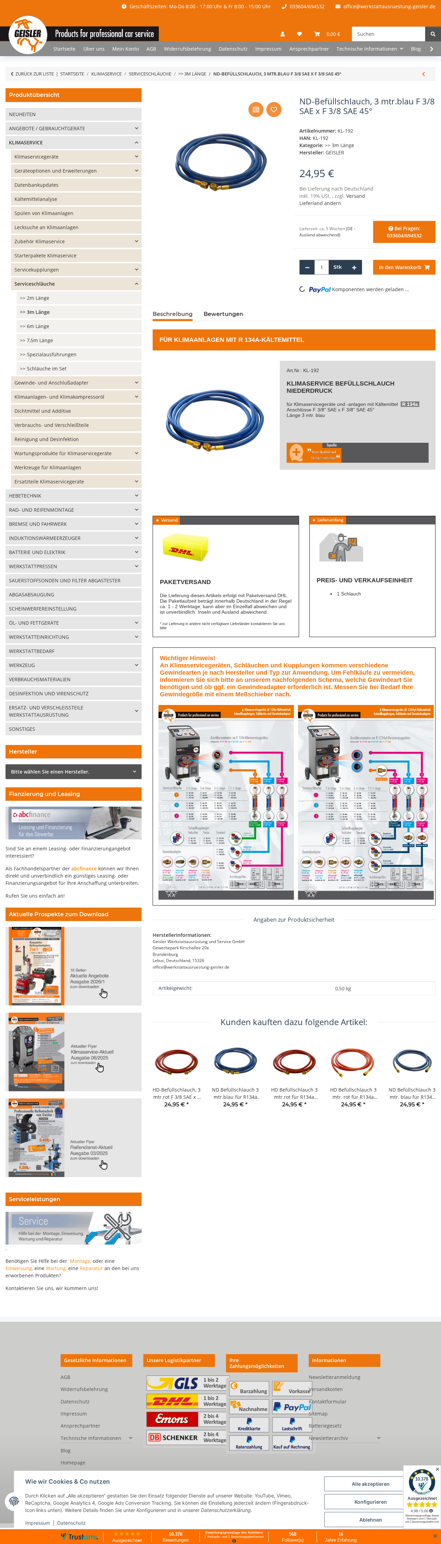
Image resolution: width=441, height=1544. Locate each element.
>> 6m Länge (34, 326)
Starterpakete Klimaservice (45, 255)
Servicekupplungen (36, 269)
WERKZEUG (22, 665)
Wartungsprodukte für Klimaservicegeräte (63, 453)
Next (424, 1078)
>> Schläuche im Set (43, 368)
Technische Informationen (91, 1438)
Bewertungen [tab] (223, 314)
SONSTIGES (22, 729)
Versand (355, 196)
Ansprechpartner (309, 48)
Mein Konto (125, 48)
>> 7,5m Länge (36, 340)
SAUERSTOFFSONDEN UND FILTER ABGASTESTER (65, 580)
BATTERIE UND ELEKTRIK (37, 552)
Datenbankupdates (36, 185)
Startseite (64, 48)
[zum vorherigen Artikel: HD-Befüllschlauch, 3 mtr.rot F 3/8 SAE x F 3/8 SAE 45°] (423, 74)
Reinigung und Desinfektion (46, 439)
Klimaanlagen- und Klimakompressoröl (59, 396)
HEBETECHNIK (25, 495)
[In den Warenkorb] (158, 92)
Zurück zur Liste (35, 74)
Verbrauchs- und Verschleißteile (51, 425)
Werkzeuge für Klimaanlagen (47, 467)
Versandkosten (326, 1389)
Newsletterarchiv (328, 1438)
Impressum (37, 1523)
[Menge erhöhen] (354, 267)
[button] (282, 34)
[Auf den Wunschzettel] (273, 109)
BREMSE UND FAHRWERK (38, 524)
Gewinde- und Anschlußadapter (51, 382)
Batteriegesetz (325, 1425)
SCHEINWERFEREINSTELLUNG (42, 608)
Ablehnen (370, 1520)
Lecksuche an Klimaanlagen (46, 227)
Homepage (73, 1462)
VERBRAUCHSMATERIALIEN (40, 679)
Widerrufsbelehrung (187, 48)
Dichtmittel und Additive (42, 411)
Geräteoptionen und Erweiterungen (55, 170)
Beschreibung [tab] (173, 314)
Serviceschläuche (34, 283)
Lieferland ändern (320, 203)
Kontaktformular (328, 1401)
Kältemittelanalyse (35, 199)
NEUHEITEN (22, 114)
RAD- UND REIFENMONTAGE (41, 510)
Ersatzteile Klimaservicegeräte (49, 481)
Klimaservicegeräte (315, 404)
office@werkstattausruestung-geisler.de (388, 6)
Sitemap (318, 1413)
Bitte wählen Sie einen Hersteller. (50, 771)
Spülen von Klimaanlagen (43, 213)
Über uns (94, 48)
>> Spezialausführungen (48, 354)
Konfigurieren (371, 1502)
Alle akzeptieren (371, 1484)
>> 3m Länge (339, 145)
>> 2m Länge (34, 298)
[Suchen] (433, 34)
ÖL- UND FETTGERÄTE (34, 623)
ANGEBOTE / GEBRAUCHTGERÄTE (47, 128)
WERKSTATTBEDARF (31, 651)
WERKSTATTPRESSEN (33, 566)
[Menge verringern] (307, 267)
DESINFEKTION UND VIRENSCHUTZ (49, 693)
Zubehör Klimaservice (39, 241)
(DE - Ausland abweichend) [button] (327, 232)
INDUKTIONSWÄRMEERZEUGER (45, 538)
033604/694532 (306, 6)
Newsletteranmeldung (334, 1377)
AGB (151, 48)
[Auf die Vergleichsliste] (256, 109)
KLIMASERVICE (310, 383)
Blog (416, 48)
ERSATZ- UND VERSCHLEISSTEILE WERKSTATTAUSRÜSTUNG (46, 711)
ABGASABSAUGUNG (31, 594)
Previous (164, 1078)
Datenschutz (71, 1523)
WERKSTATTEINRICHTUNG (39, 637)
